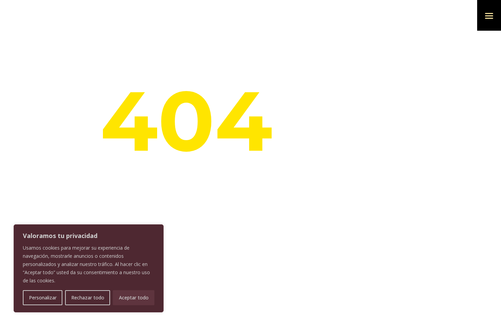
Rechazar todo (87, 297)
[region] (89, 268)
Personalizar (43, 297)
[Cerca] (156, 230)
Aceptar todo (134, 297)
